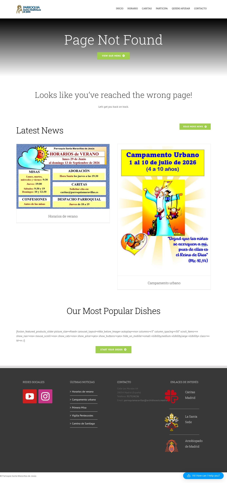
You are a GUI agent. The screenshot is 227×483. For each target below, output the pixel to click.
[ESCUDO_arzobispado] (171, 440)
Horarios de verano (63, 216)
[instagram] (45, 396)
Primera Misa (79, 407)
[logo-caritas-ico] (171, 390)
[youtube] (30, 396)
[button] (203, 475)
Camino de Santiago (83, 423)
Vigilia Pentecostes (82, 415)
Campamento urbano (164, 283)
